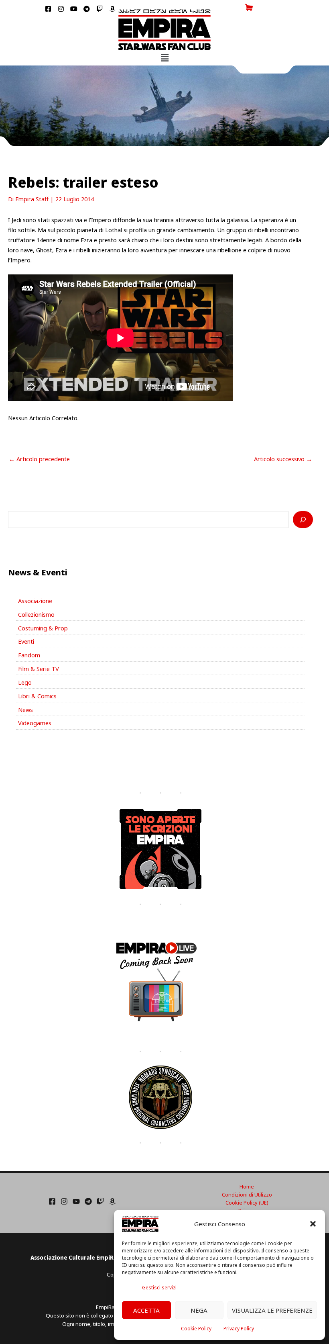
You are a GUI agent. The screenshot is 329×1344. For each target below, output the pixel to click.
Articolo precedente (39, 459)
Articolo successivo (283, 459)
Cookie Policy (196, 1328)
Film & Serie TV (38, 669)
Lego (25, 682)
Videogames (34, 723)
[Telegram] (88, 1201)
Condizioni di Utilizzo (247, 1194)
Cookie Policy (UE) (246, 1202)
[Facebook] (52, 1201)
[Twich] (100, 1201)
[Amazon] (112, 1201)
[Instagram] (64, 1201)
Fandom (29, 655)
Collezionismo (36, 614)
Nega (199, 1310)
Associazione (35, 601)
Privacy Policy (238, 1328)
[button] (313, 1224)
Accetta (146, 1310)
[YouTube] (76, 1201)
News (25, 710)
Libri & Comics (37, 696)
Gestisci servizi (159, 1287)
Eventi (26, 641)
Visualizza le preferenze (272, 1310)
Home (247, 1186)
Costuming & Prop (43, 628)
